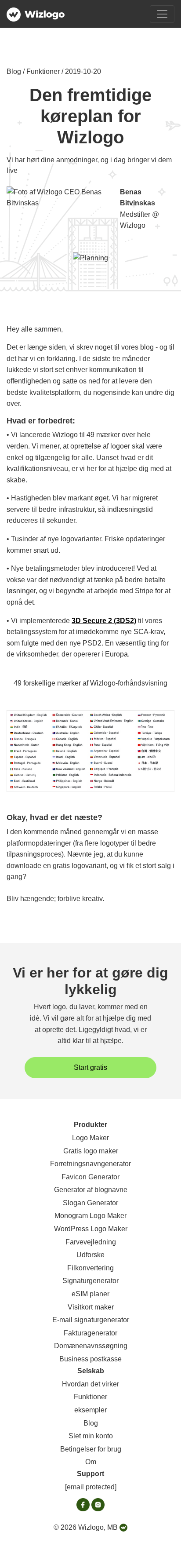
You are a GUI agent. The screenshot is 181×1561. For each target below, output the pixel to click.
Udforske (90, 1254)
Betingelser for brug (90, 1449)
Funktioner (90, 1397)
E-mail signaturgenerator (90, 1320)
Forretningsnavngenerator (90, 1163)
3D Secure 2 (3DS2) (104, 620)
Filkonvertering (90, 1268)
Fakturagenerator (90, 1333)
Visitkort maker (91, 1307)
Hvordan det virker (90, 1384)
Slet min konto (91, 1436)
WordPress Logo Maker (90, 1229)
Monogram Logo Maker (90, 1215)
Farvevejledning (90, 1242)
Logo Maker (90, 1138)
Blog (90, 1423)
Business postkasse (90, 1359)
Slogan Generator (90, 1203)
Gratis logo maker (90, 1151)
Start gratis (90, 1067)
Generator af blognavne (90, 1189)
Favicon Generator (90, 1177)
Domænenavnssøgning (90, 1345)
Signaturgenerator (90, 1280)
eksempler (90, 1410)
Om (90, 1462)
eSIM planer (90, 1294)
